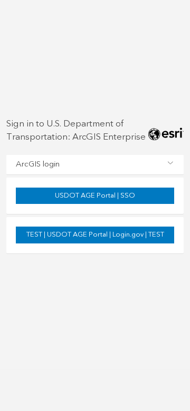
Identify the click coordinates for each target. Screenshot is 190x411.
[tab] (95, 165)
